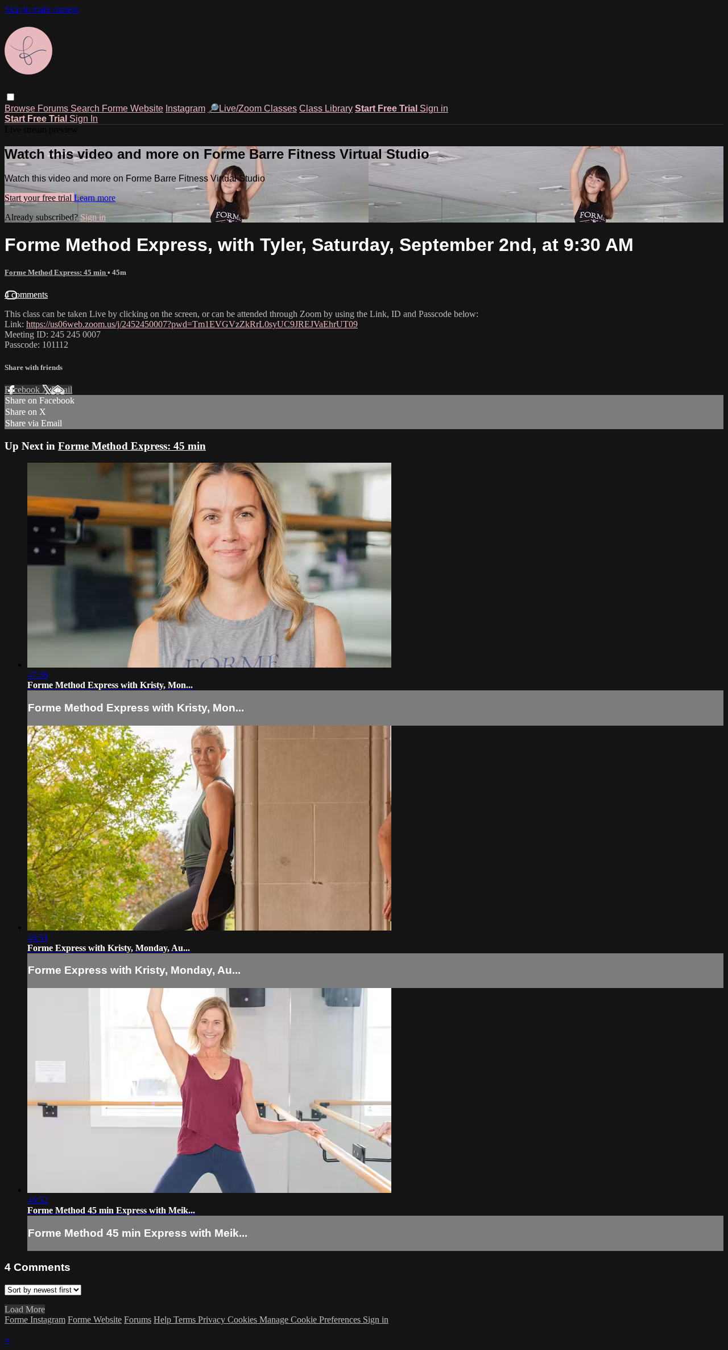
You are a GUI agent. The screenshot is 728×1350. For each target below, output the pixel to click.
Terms (185, 1319)
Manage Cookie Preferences (311, 1319)
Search (86, 108)
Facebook (23, 389)
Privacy (213, 1319)
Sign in (434, 108)
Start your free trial (39, 198)
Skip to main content (41, 9)
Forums (54, 108)
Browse (21, 108)
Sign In (83, 119)
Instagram (185, 108)
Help (163, 1319)
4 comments (26, 294)
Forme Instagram (35, 1319)
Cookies (243, 1319)
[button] (10, 97)
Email (61, 389)
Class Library (326, 108)
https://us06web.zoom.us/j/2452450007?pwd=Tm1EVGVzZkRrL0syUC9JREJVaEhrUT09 (192, 324)
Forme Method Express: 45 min (56, 272)
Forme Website (132, 108)
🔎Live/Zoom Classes (252, 108)
